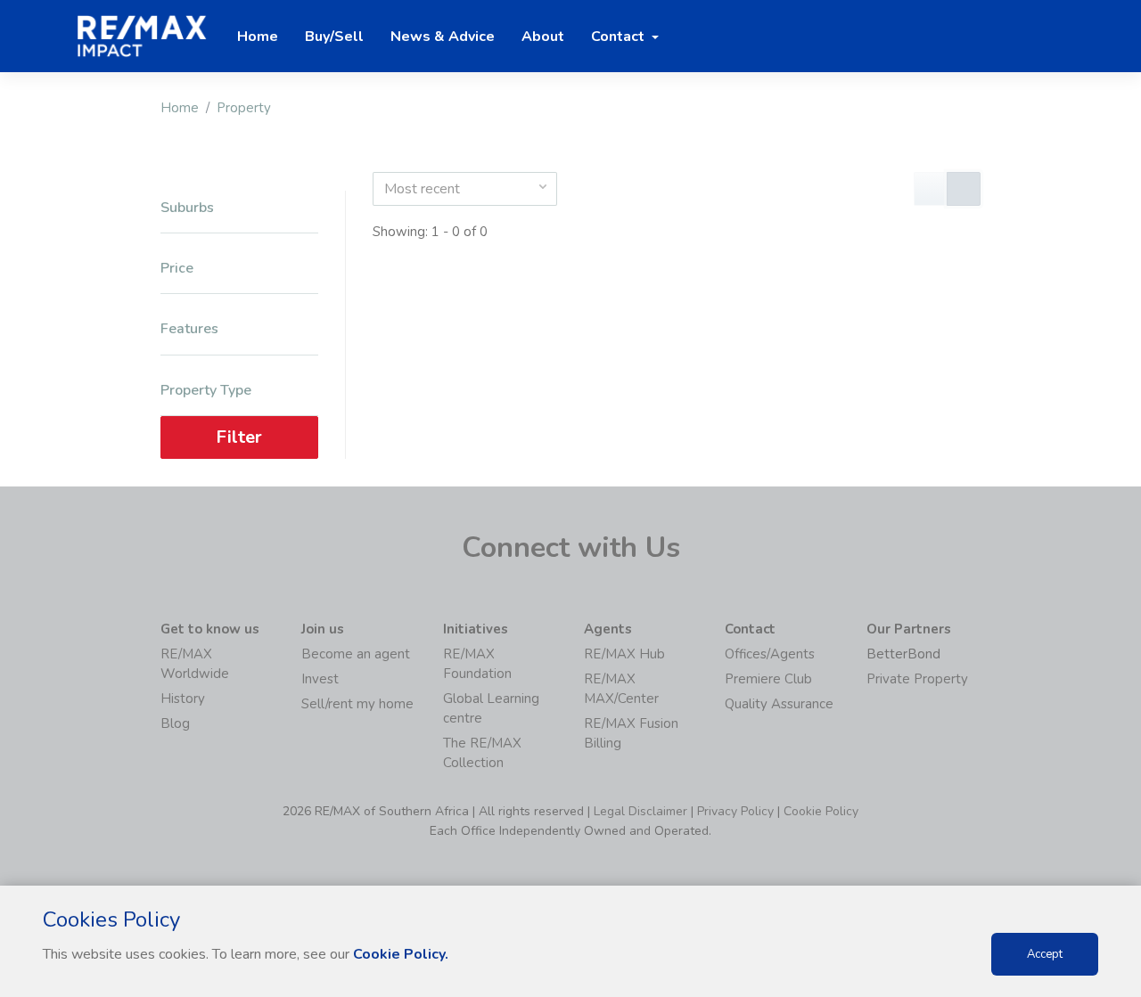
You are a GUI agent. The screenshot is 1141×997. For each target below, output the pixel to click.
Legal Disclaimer (640, 811)
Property (244, 108)
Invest (320, 679)
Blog (175, 723)
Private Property (917, 679)
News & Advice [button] (442, 36)
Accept (1045, 954)
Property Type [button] (205, 390)
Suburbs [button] (187, 208)
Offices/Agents (770, 654)
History (182, 698)
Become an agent (355, 654)
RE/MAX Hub (624, 654)
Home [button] (257, 36)
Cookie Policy (821, 811)
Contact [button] (619, 36)
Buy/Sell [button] (334, 36)
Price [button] (176, 268)
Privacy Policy (735, 811)
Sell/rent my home (357, 704)
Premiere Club (768, 679)
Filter (239, 437)
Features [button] (189, 329)
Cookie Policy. (400, 954)
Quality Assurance (779, 704)
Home (179, 108)
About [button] (542, 36)
